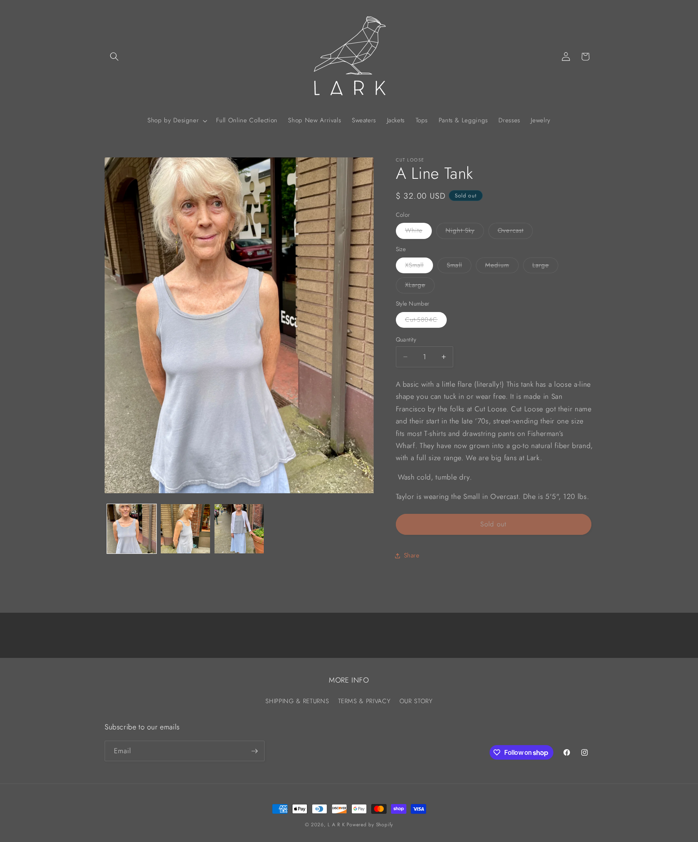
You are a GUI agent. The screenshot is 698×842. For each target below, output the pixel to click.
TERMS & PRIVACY (364, 701)
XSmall (419, 266)
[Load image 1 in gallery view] (131, 528)
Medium (502, 266)
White (418, 232)
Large (545, 266)
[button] (114, 56)
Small (459, 266)
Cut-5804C (426, 321)
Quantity (406, 339)
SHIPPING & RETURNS (297, 701)
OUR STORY (416, 701)
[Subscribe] (254, 751)
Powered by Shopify (370, 824)
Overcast (515, 232)
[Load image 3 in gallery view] (239, 528)
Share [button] (412, 555)
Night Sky (465, 232)
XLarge (420, 287)
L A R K (336, 824)
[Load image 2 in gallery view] (185, 528)
